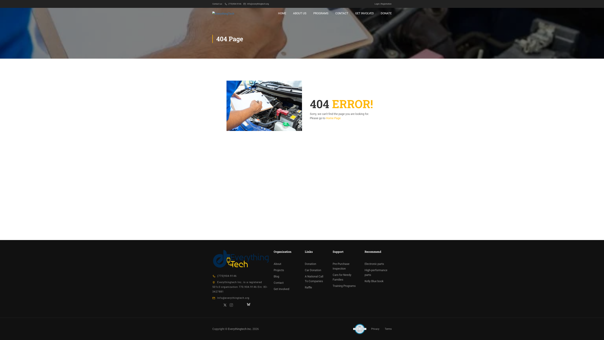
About (277, 263)
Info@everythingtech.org (258, 4)
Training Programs (344, 285)
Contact (341, 13)
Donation (310, 263)
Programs (320, 13)
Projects (279, 270)
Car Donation (313, 270)
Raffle (308, 287)
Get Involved (364, 13)
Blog (276, 276)
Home (282, 13)
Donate (386, 13)
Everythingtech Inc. (240, 329)
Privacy (375, 328)
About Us (299, 13)
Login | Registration (383, 4)
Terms (388, 328)
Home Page (333, 118)
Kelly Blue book (374, 281)
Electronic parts (374, 263)
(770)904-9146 (234, 4)
